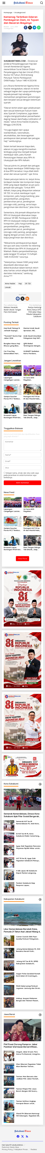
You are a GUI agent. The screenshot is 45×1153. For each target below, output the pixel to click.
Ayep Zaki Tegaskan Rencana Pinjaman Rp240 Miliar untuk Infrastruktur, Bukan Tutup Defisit (28, 847)
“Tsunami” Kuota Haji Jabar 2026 (12, 337)
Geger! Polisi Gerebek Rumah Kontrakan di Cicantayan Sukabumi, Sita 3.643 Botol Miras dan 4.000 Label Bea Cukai (28, 975)
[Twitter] (22, 299)
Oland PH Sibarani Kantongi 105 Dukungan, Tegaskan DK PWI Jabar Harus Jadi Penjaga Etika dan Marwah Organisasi (27, 1114)
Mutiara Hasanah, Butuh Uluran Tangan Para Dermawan (12, 308)
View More (22, 558)
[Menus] (4, 3)
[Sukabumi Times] (23, 2)
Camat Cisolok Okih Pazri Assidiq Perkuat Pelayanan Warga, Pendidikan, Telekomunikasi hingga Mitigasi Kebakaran (27, 938)
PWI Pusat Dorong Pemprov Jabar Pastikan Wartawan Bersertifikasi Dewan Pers (20, 1045)
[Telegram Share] (34, 27)
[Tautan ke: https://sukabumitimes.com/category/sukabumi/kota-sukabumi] (40, 784)
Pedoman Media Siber (10, 1147)
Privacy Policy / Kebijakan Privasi (15, 1149)
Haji (20, 283)
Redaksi (34, 1149)
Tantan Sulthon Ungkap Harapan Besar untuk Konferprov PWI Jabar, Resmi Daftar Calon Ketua (28, 1102)
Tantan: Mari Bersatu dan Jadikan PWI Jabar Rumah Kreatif (27, 1077)
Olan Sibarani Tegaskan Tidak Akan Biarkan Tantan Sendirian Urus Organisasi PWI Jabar (28, 1065)
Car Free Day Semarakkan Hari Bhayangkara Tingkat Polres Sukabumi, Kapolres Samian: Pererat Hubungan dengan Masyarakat (12, 352)
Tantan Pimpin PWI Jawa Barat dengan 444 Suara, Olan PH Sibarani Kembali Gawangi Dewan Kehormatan (28, 1090)
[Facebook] (18, 299)
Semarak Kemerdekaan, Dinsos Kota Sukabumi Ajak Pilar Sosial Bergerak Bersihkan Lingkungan (21, 815)
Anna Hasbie (10, 283)
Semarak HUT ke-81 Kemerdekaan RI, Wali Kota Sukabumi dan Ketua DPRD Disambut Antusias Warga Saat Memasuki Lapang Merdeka (27, 822)
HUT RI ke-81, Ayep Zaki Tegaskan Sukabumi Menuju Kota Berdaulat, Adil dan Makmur (27, 859)
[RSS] (27, 299)
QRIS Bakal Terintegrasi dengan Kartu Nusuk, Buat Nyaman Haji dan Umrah (32, 344)
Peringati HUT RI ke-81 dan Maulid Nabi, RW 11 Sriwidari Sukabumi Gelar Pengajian (32, 397)
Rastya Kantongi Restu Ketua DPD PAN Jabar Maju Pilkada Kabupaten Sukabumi (33, 311)
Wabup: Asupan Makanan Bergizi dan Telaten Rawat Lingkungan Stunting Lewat (27, 999)
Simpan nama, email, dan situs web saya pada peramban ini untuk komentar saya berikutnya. (21, 475)
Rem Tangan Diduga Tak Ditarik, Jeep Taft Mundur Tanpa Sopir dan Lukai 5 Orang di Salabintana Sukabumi (32, 416)
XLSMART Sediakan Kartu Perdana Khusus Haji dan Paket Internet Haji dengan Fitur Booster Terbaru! (31, 352)
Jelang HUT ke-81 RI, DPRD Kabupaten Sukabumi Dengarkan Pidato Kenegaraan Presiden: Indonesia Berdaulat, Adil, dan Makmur (27, 962)
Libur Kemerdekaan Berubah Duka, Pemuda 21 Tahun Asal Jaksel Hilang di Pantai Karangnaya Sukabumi (22, 930)
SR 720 (28, 283)
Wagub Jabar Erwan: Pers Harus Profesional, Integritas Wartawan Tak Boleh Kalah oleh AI (28, 1053)
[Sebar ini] (26, 27)
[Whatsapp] (39, 27)
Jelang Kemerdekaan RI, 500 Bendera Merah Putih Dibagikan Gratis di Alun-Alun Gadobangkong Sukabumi (28, 950)
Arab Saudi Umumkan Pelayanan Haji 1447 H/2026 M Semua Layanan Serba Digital (32, 337)
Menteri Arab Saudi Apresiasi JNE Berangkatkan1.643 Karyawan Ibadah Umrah (31, 329)
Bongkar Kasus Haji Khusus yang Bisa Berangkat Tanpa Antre (12, 344)
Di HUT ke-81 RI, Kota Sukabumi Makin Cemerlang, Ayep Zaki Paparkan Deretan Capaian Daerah (28, 835)
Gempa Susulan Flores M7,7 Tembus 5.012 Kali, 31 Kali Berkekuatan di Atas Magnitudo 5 (12, 397)
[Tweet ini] (30, 27)
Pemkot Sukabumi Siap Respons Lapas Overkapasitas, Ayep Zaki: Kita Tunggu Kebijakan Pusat (28, 884)
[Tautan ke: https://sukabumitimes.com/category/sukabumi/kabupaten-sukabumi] (40, 899)
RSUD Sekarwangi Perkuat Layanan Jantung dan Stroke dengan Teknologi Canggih (28, 987)
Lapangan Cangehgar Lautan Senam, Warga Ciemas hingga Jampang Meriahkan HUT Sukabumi (12, 379)
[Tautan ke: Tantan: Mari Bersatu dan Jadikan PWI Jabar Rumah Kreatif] (9, 1080)
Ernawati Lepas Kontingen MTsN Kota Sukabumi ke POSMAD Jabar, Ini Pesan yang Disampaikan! (13, 416)
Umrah (7, 287)
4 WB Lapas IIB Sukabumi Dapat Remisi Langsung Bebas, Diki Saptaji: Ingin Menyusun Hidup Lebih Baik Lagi (27, 872)
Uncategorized (8, 28)
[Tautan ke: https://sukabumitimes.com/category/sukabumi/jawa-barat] (40, 1014)
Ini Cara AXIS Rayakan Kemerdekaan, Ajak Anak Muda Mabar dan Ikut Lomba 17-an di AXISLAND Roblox (32, 379)
